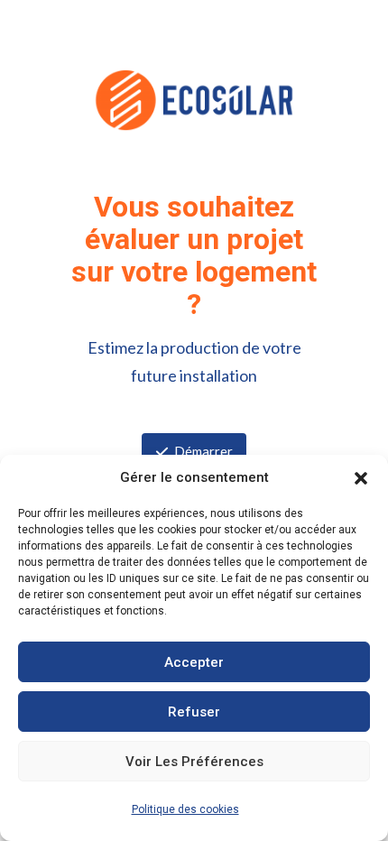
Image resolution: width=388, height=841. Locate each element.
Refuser (194, 712)
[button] (361, 478)
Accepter (194, 662)
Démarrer (203, 451)
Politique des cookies (185, 809)
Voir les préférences (194, 761)
